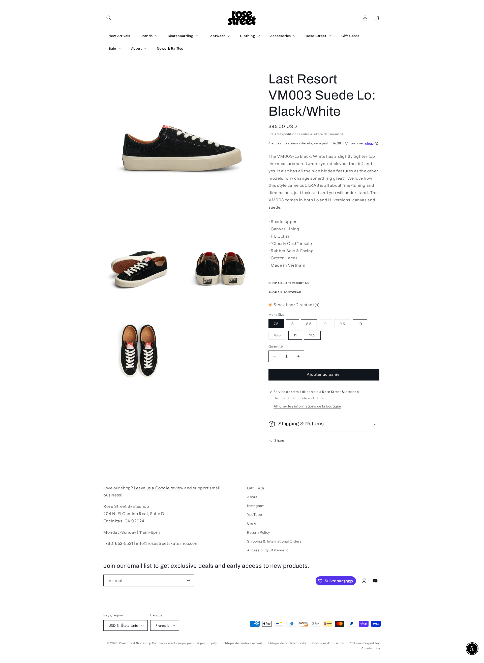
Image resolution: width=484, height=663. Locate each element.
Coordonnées (371, 648)
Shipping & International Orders (274, 541)
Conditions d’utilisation (327, 643)
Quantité (275, 346)
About (252, 497)
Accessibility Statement (267, 550)
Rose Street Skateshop (135, 643)
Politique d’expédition (365, 643)
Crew (251, 523)
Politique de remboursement (242, 643)
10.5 (280, 336)
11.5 (312, 335)
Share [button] (279, 440)
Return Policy (258, 532)
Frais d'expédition (282, 134)
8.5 (309, 324)
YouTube (254, 514)
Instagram (255, 505)
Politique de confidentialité (286, 643)
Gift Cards (256, 488)
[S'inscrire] (188, 580)
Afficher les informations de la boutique (307, 406)
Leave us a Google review (158, 487)
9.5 (345, 324)
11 (295, 335)
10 (360, 324)
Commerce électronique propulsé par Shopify (184, 643)
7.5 (276, 324)
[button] (108, 17)
